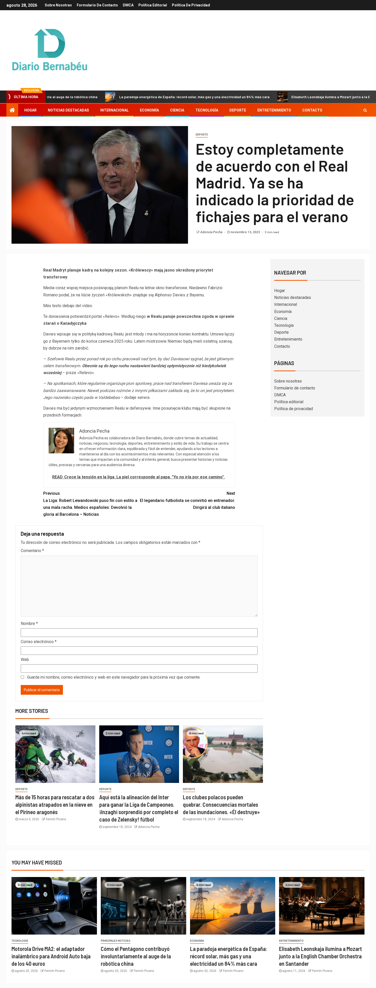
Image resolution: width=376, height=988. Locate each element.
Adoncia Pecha (211, 232)
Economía (149, 110)
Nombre (29, 623)
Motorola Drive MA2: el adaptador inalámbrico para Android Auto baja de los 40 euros (51, 956)
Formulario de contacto (97, 5)
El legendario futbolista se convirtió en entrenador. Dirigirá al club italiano (187, 500)
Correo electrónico (39, 641)
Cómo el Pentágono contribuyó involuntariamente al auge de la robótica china (136, 956)
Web (25, 659)
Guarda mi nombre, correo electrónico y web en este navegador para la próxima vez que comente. (114, 677)
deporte (202, 134)
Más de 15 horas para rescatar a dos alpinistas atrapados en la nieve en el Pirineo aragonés (54, 804)
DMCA (128, 5)
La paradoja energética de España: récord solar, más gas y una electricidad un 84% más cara (164, 97)
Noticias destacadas (68, 110)
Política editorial (152, 5)
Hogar (30, 110)
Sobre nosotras (58, 5)
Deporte (237, 110)
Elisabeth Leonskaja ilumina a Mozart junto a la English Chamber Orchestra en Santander (320, 956)
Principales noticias (115, 940)
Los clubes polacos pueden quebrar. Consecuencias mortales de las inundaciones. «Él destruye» (221, 804)
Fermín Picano (56, 819)
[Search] (365, 110)
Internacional (114, 110)
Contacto (312, 110)
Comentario (32, 550)
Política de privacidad (191, 5)
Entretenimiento (274, 110)
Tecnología (206, 110)
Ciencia (177, 110)
